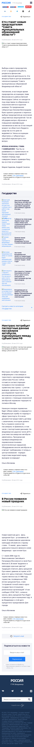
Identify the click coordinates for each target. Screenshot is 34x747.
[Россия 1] (6, 7)
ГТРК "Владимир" (18, 175)
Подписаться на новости (17, 646)
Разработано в (16, 705)
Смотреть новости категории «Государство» (12, 307)
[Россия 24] (13, 7)
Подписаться (17, 659)
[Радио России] (21, 7)
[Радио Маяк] (28, 8)
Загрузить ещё (18, 636)
